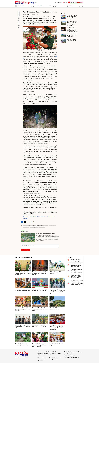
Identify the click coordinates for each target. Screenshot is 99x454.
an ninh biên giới (26, 227)
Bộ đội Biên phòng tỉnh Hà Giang (42, 225)
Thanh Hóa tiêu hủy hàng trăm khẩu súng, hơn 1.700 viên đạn (39, 325)
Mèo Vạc (24, 225)
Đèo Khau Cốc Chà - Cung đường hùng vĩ (71, 40)
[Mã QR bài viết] (19, 28)
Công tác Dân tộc (21, 6)
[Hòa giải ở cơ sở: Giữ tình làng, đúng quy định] (57, 337)
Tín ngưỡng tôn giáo (31, 6)
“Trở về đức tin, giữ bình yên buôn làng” (56, 272)
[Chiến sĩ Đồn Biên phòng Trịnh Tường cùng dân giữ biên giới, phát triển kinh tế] (40, 337)
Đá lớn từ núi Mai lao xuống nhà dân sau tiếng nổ (56, 308)
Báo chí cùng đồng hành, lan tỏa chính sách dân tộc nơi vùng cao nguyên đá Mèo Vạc (72, 29)
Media (61, 6)
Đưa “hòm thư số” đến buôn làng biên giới (76, 260)
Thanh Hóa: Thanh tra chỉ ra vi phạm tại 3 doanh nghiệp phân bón (76, 271)
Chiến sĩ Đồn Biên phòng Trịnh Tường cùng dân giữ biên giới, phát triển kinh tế (39, 345)
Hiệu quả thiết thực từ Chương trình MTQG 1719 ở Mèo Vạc (72, 35)
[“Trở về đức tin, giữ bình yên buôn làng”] (57, 265)
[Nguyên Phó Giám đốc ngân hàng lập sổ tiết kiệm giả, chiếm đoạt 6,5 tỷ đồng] (23, 265)
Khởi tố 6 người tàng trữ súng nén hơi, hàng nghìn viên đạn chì (22, 326)
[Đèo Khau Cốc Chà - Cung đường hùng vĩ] (63, 41)
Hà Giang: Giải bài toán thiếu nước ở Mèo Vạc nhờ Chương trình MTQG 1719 (72, 23)
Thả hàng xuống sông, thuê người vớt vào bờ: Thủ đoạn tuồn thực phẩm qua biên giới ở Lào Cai (57, 291)
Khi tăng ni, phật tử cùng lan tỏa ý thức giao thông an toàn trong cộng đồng (23, 309)
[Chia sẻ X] (25, 222)
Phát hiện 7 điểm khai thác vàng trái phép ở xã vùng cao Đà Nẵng (40, 309)
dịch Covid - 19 (42, 227)
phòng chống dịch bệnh (34, 227)
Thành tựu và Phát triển (69, 6)
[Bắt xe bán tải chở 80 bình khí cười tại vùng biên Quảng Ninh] (23, 283)
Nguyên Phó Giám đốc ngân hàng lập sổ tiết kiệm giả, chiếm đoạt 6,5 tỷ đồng (23, 273)
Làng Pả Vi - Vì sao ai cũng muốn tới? (46, 233)
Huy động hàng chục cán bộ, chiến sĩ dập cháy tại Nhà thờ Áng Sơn (39, 273)
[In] (31, 222)
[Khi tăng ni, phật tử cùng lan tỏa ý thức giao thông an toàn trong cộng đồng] (23, 301)
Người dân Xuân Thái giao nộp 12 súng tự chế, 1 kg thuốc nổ (39, 290)
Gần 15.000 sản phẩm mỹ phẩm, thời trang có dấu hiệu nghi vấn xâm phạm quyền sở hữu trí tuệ (77, 282)
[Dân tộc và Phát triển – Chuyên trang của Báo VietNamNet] (20, 2)
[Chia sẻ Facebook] (19, 18)
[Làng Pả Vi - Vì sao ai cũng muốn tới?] (28, 237)
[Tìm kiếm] (79, 6)
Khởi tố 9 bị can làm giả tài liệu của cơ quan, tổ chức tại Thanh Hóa (76, 276)
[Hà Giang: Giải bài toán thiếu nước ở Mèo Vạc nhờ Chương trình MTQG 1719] (63, 23)
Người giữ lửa (55, 6)
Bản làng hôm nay (40, 6)
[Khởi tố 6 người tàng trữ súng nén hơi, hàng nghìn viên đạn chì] (23, 319)
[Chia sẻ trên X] (19, 21)
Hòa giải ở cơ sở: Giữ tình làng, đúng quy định (57, 344)
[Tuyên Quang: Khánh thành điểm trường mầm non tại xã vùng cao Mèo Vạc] (63, 17)
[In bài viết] (19, 25)
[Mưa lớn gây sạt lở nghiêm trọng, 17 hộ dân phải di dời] (23, 337)
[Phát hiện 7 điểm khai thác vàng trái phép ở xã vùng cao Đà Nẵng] (40, 301)
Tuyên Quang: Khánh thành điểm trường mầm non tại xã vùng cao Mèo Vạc (72, 17)
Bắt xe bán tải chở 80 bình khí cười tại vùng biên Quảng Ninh (22, 290)
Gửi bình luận (25, 249)
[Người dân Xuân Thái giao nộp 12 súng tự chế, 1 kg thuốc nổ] (40, 283)
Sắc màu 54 (48, 6)
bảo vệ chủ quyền (52, 225)
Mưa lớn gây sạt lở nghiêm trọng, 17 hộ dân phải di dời (21, 344)
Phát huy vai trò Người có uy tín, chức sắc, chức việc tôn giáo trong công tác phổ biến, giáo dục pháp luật (57, 327)
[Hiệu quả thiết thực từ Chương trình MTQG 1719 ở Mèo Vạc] (63, 35)
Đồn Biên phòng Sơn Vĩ (32, 225)
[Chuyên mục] (82, 6)
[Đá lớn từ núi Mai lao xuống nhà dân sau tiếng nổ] (57, 301)
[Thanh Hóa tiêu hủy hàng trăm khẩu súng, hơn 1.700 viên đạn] (40, 319)
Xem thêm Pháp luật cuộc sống (23, 257)
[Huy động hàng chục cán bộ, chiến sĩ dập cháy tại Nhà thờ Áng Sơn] (40, 265)
